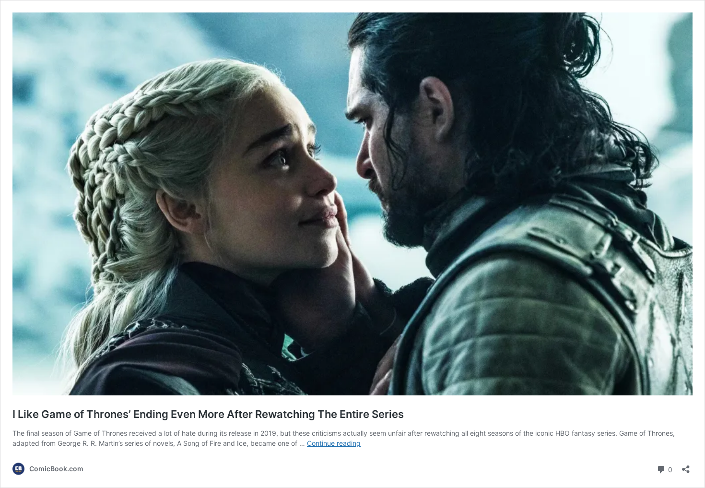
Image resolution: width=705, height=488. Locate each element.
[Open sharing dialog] (686, 466)
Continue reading (334, 443)
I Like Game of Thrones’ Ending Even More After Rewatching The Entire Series (208, 414)
